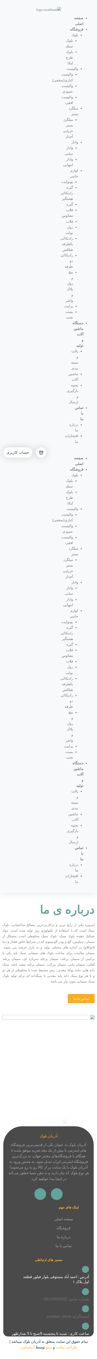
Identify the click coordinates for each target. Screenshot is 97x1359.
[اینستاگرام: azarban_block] (85, 1308)
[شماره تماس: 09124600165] (85, 1291)
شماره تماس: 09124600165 (66, 1299)
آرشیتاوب (27, 1347)
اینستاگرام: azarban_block (67, 1316)
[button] (89, 452)
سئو (49, 1347)
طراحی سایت (66, 1347)
